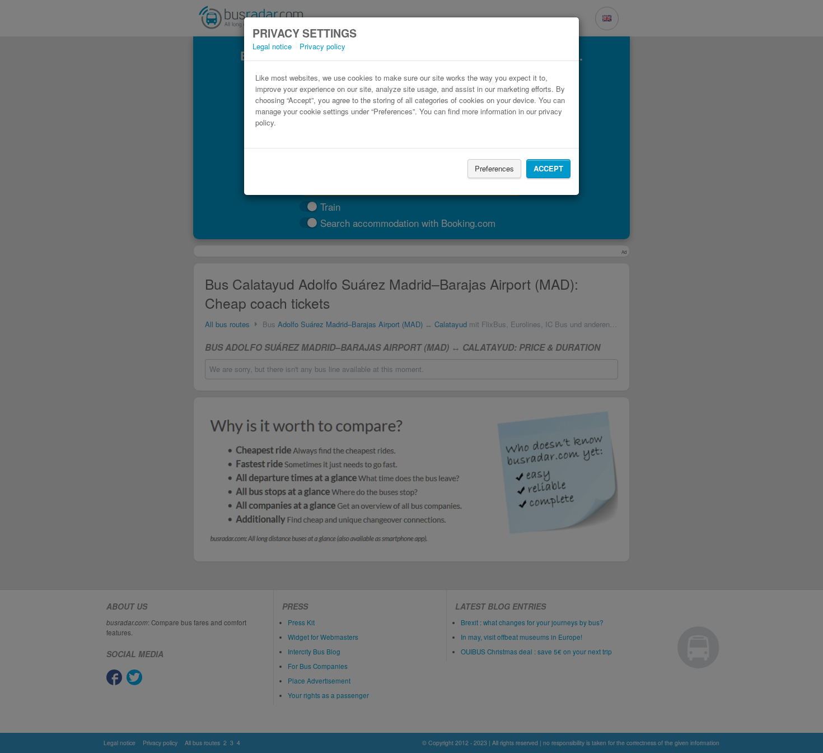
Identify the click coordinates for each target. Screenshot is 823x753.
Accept (548, 168)
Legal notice (272, 46)
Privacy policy (322, 46)
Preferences (494, 168)
